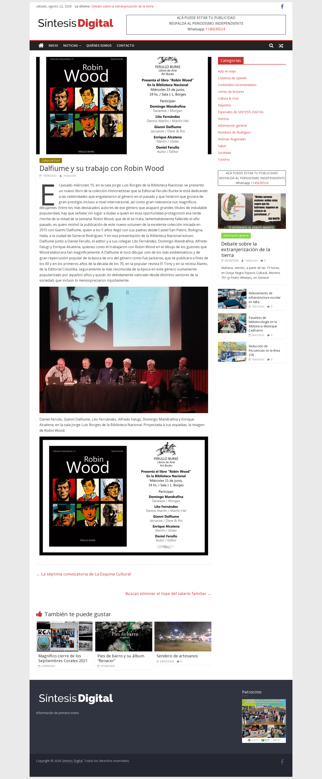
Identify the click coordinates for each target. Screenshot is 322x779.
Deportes (224, 105)
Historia (223, 119)
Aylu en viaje (227, 71)
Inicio (53, 45)
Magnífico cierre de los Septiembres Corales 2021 (63, 658)
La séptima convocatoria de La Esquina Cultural (83, 574)
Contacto (125, 45)
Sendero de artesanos (177, 655)
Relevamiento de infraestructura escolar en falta (265, 297)
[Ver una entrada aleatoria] (281, 45)
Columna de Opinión (232, 78)
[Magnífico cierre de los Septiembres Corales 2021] (64, 624)
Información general (232, 125)
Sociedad (224, 153)
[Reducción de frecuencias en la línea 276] (232, 344)
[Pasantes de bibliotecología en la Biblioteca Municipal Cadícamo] (232, 316)
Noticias (70, 45)
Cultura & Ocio (51, 160)
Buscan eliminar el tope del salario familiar (168, 593)
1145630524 (215, 29)
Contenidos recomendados (237, 85)
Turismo (224, 159)
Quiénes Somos (98, 45)
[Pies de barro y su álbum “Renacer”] (123, 624)
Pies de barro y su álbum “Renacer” (120, 658)
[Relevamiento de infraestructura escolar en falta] (232, 291)
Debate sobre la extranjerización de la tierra (245, 249)
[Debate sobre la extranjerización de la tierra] (252, 196)
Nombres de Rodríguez (234, 132)
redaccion (70, 175)
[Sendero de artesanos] (182, 624)
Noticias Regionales (232, 139)
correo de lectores (231, 91)
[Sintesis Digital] (41, 45)
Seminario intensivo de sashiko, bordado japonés (126, 6)
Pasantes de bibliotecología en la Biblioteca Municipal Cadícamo (263, 324)
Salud (222, 146)
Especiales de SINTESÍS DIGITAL (241, 112)
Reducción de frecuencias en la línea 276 (264, 350)
